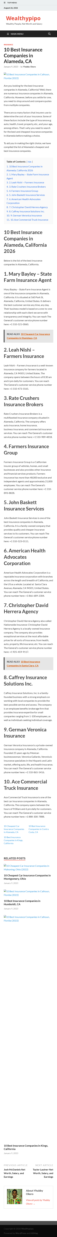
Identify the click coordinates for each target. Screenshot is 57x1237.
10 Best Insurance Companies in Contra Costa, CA (39, 829)
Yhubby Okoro (29, 66)
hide (29, 162)
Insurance (8, 45)
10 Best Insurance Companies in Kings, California (13, 840)
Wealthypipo (23, 18)
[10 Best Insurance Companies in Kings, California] (28, 1029)
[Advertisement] (28, 1228)
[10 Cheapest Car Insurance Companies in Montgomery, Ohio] (28, 868)
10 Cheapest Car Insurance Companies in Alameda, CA (14, 829)
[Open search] (49, 33)
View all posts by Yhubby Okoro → (38, 1202)
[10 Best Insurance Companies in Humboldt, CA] (28, 894)
